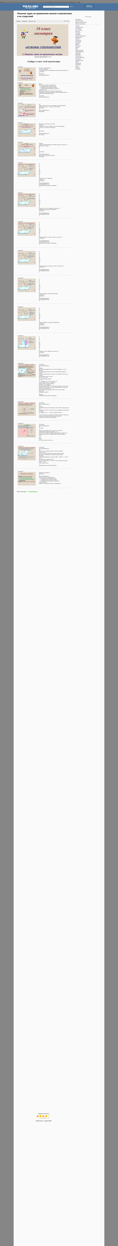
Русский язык (78, 56)
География (77, 33)
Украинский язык (79, 60)
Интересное (78, 19)
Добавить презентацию (89, 6)
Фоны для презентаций (80, 22)
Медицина (77, 43)
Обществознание (79, 50)
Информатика (78, 37)
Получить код (32, 21)
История (77, 38)
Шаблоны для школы (80, 23)
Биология (77, 31)
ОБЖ (76, 48)
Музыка (77, 44)
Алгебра (77, 25)
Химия (76, 66)
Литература (78, 40)
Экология (77, 67)
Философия (78, 64)
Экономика (77, 69)
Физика (77, 61)
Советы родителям (79, 57)
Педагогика (78, 53)
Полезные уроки (79, 20)
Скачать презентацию (41, 56)
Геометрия (24, 21)
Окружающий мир (79, 51)
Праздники (77, 54)
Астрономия (78, 28)
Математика (78, 41)
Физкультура (78, 63)
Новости (77, 47)
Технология (78, 58)
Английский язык (79, 27)
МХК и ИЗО (78, 46)
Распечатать (33, 491)
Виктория (24, 491)
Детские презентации (80, 35)
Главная (18, 21)
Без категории (78, 30)
